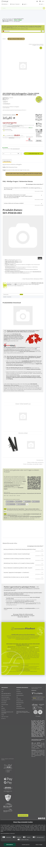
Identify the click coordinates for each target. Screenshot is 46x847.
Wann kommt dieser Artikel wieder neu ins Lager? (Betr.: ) (18, 196)
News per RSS (3, 710)
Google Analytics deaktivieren (21, 711)
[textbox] (21, 31)
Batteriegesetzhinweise (20, 702)
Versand (11, 124)
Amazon (36, 647)
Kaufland (9, 648)
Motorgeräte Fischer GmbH (40, 744)
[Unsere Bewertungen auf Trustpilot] (38, 716)
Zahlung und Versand (19, 700)
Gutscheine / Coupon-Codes (5, 698)
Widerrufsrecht (18, 704)
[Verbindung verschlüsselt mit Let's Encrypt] (8, 797)
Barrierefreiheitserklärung (20, 708)
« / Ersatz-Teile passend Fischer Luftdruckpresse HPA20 (32, 278)
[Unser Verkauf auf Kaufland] (34, 707)
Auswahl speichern (26, 844)
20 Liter (21, 294)
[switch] (3, 837)
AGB (17, 697)
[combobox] (21, 31)
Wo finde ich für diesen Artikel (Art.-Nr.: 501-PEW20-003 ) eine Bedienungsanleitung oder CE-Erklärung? (22, 188)
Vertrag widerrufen (19, 693)
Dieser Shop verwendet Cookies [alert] (23, 822)
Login (2, 691)
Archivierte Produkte (4, 704)
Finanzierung (18, 698)
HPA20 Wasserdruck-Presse (11, 167)
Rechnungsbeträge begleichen (6, 693)
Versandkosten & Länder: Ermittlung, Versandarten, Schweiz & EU (17, 558)
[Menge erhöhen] (21, 153)
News (2, 706)
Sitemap (2, 714)
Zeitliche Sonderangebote (5, 697)
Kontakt (2, 689)
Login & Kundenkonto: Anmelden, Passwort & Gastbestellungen (17, 554)
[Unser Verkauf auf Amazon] (41, 704)
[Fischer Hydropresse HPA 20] (21, 297)
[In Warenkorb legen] (3, 43)
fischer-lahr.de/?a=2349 (27, 271)
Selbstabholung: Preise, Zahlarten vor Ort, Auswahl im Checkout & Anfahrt (19, 563)
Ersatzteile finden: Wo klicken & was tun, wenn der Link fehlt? (16, 577)
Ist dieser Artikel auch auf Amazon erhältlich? (14, 203)
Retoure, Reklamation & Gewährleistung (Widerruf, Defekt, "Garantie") (18, 567)
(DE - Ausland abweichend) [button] (15, 148)
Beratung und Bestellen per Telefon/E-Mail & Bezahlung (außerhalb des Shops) (20, 549)
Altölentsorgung (18, 706)
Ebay (28, 647)
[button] (37, 1)
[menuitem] (5, 4)
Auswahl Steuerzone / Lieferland (9, 114)
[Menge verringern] (4, 153)
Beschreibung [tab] (7, 161)
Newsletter (3, 708)
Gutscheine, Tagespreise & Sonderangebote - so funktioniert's (16, 572)
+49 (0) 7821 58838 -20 (23, 617)
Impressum (18, 689)
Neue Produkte (3, 702)
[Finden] (44, 8)
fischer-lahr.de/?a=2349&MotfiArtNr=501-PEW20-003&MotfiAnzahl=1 (17, 273)
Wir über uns (3, 718)
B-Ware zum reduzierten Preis (6, 695)
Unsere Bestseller (4, 700)
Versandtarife (18, 691)
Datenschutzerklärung (19, 695)
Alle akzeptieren (9, 844)
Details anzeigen (39, 844)
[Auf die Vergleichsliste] (41, 48)
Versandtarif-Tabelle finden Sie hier (17, 125)
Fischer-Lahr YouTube (4, 716)
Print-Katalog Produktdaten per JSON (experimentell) (7, 712)
